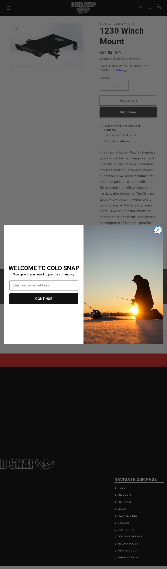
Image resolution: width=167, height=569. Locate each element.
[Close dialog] (157, 230)
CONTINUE (44, 299)
